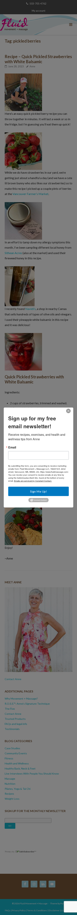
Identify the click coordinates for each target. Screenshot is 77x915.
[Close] (68, 411)
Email (12, 447)
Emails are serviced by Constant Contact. (33, 480)
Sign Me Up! (38, 491)
